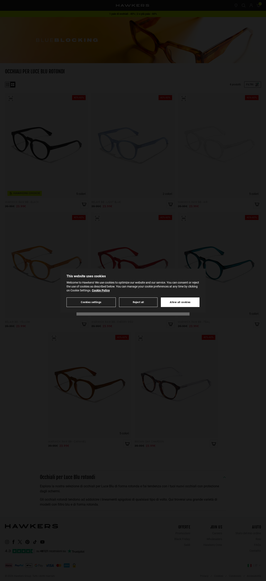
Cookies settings (91, 302)
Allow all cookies (180, 302)
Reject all (138, 302)
